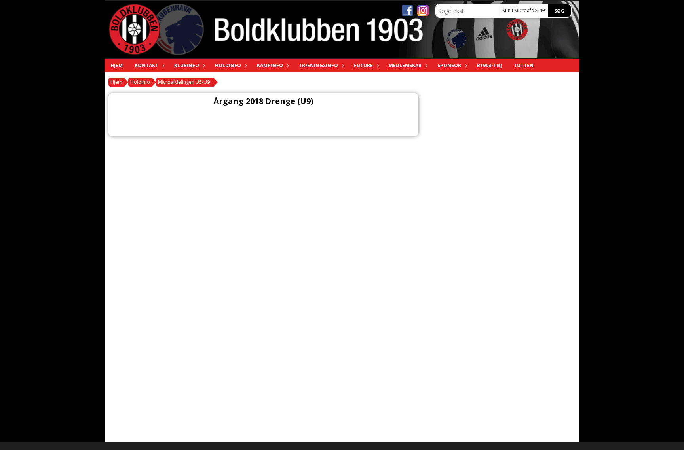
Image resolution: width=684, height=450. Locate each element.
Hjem (116, 65)
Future (363, 65)
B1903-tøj (489, 65)
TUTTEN (524, 65)
